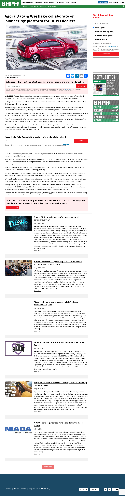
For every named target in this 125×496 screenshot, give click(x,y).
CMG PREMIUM (113, 2)
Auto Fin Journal (71, 2)
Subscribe (81, 86)
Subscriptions (34, 6)
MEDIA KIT (83, 489)
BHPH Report (60, 2)
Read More (37, 250)
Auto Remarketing (27, 2)
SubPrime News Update (104, 36)
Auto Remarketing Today (104, 32)
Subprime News (49, 2)
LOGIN (122, 2)
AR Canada (39, 2)
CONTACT (94, 489)
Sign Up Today (13, 207)
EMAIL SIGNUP (103, 2)
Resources (43, 6)
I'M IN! (81, 141)
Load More (48, 467)
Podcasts (25, 6)
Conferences (52, 6)
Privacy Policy (68, 89)
